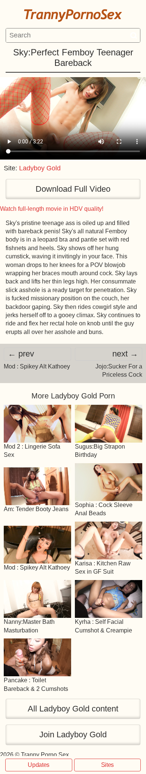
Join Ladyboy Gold (73, 734)
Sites (107, 765)
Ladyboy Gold (40, 168)
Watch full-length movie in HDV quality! (51, 209)
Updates (38, 765)
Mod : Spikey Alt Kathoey (37, 366)
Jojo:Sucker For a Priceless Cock (118, 370)
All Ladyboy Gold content (73, 708)
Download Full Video (73, 189)
